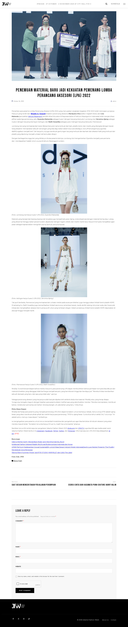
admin (114, 101)
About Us (105, 620)
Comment (20, 521)
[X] (18, 618)
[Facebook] (13, 618)
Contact (113, 620)
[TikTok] (28, 618)
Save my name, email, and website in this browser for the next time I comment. (41, 576)
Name (18, 546)
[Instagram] (23, 618)
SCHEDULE (115, 4)
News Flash (18, 461)
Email (18, 556)
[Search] (106, 4)
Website (18, 566)
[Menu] (124, 4)
